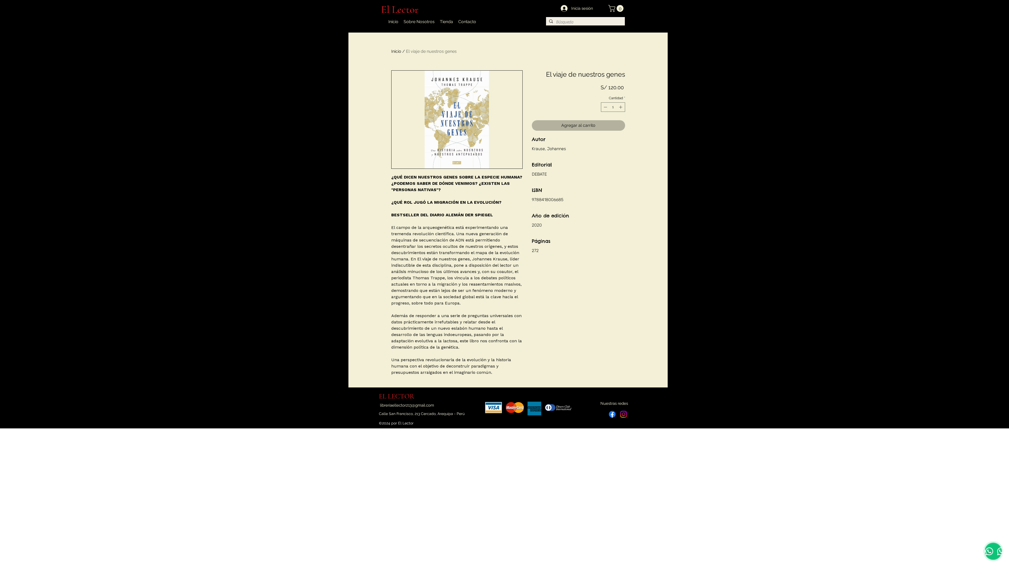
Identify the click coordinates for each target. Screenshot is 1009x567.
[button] (616, 8)
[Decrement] (605, 107)
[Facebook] (612, 414)
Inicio (396, 51)
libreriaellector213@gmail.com (407, 405)
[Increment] (621, 107)
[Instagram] (623, 414)
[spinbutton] (613, 107)
